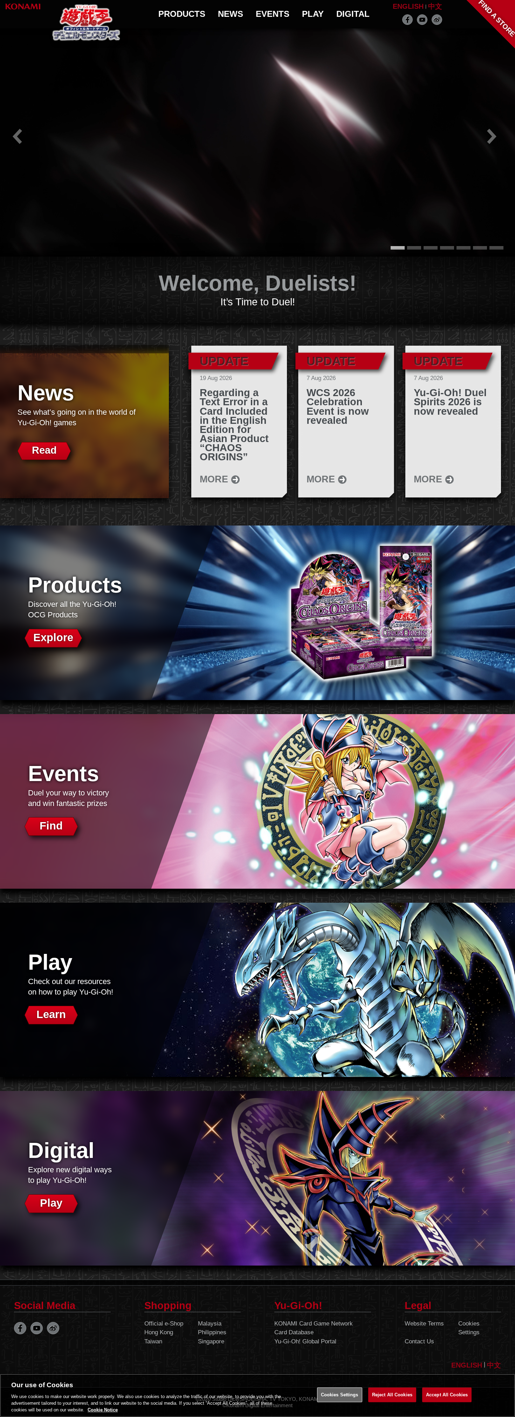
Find (51, 826)
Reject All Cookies (392, 1394)
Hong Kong (158, 1332)
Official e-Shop (163, 1323)
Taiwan (153, 1341)
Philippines (212, 1332)
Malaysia (209, 1323)
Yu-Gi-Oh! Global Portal (305, 1341)
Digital (353, 14)
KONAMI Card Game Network (313, 1323)
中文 (435, 6)
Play (313, 14)
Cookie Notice (103, 1409)
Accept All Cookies (447, 1394)
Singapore (211, 1341)
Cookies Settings (469, 1328)
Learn (51, 1014)
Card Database (294, 1332)
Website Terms (424, 1323)
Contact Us (419, 1341)
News (230, 14)
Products (181, 14)
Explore (53, 637)
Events (272, 14)
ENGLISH (408, 6)
